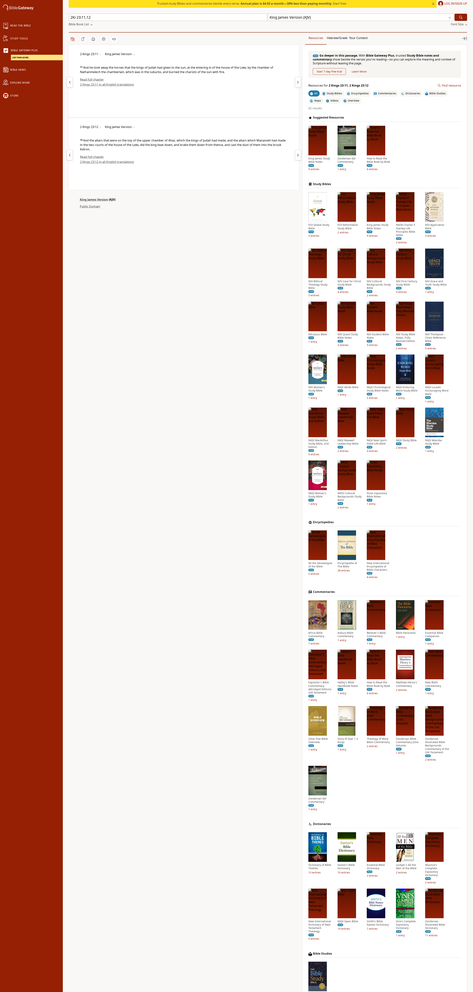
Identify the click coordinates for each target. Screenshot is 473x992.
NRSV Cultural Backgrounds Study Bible (350, 497)
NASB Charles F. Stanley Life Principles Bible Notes (406, 230)
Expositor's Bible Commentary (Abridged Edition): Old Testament (320, 687)
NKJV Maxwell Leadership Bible (348, 442)
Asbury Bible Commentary (345, 634)
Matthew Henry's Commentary (406, 684)
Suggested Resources (328, 117)
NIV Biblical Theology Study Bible (317, 285)
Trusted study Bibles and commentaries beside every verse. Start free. (252, 3)
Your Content (358, 38)
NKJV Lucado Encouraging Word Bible (436, 391)
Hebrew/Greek (337, 38)
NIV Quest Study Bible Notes (348, 336)
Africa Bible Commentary (316, 634)
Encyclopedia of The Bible (347, 564)
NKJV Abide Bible (348, 387)
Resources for (338, 85)
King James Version (94, 200)
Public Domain (90, 206)
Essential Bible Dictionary (376, 866)
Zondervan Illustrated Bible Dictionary (435, 925)
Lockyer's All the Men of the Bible (406, 866)
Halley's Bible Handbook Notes (348, 684)
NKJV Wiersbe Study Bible (433, 442)
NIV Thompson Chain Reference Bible (435, 338)
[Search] (461, 17)
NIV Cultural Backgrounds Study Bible (379, 285)
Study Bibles (322, 184)
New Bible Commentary (433, 684)
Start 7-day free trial (329, 71)
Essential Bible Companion (434, 634)
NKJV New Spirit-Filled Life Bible (377, 442)
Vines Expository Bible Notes (377, 495)
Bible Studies (322, 954)
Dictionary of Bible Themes (319, 866)
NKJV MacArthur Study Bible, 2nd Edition (318, 444)
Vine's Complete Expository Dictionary (406, 925)
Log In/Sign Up (455, 4)
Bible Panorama (406, 633)
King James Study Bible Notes (319, 160)
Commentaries (324, 592)
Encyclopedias (323, 522)
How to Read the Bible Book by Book (378, 160)
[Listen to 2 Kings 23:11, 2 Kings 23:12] (114, 39)
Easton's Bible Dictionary (346, 866)
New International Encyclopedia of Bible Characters (378, 566)
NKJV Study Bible (406, 440)
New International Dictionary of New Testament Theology (319, 926)
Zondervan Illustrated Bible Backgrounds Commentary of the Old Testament (437, 745)
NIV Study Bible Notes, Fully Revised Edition (405, 338)
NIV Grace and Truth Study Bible (436, 283)
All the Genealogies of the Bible (320, 564)
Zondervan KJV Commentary (346, 160)
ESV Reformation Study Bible (348, 226)
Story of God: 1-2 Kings (348, 740)
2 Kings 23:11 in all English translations (107, 84)
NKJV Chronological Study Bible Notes (379, 389)
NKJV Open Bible (348, 921)
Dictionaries (322, 824)
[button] (452, 4)
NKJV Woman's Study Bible (317, 495)
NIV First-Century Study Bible (406, 283)
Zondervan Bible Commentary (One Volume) (407, 742)
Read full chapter (92, 79)
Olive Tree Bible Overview (318, 740)
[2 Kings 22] (70, 82)
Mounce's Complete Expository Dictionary (431, 870)
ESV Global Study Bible (318, 226)
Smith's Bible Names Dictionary (378, 923)
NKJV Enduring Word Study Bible (406, 389)
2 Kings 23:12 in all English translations (107, 162)
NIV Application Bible (434, 226)
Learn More (359, 71)
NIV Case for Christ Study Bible (349, 283)
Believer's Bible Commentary (376, 634)
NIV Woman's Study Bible (316, 389)
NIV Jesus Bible (317, 334)
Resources (316, 38)
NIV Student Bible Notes (378, 336)
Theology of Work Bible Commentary (378, 740)
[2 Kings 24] (298, 82)
